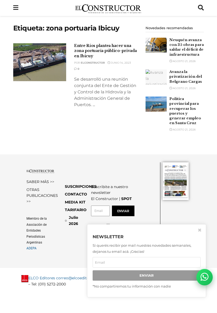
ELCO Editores (41, 278)
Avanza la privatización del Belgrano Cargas (185, 76)
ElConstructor (93, 62)
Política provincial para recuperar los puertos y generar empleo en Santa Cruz (185, 111)
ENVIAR (146, 275)
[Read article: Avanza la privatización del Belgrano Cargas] (156, 77)
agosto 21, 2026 (184, 61)
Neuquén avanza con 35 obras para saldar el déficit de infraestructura (186, 47)
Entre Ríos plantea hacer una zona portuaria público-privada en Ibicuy (105, 50)
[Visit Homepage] (108, 8)
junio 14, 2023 (120, 62)
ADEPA (31, 248)
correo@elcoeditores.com (80, 278)
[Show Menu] (15, 8)
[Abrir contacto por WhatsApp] (204, 277)
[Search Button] (201, 8)
